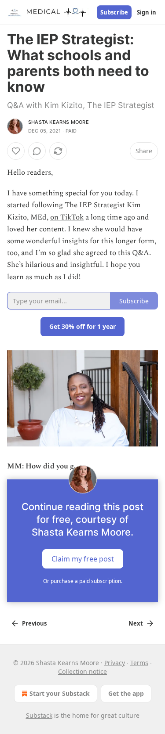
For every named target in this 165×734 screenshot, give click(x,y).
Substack (39, 715)
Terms (139, 662)
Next (135, 623)
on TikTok (67, 217)
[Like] (16, 151)
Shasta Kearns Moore (58, 122)
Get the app (126, 693)
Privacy (114, 662)
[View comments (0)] (37, 151)
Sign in (146, 12)
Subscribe (114, 12)
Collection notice (82, 671)
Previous (34, 623)
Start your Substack (59, 693)
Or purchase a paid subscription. (82, 581)
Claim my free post (82, 559)
